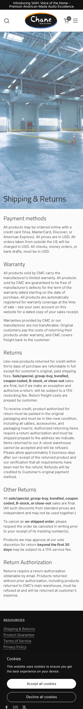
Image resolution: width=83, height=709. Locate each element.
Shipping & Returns (19, 629)
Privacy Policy (14, 647)
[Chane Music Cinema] (41, 20)
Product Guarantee (18, 635)
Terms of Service (17, 641)
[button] (6, 21)
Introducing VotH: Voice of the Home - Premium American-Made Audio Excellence (41, 4)
